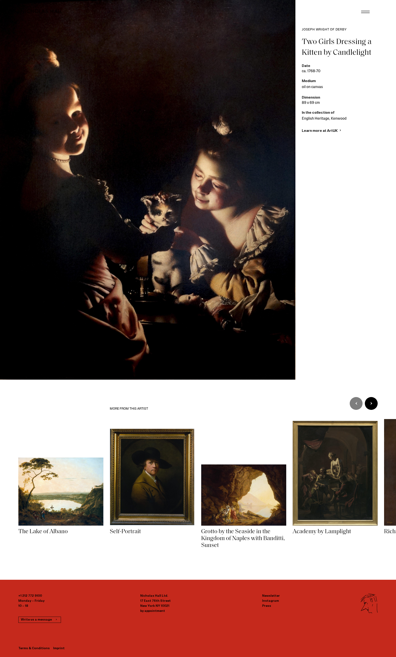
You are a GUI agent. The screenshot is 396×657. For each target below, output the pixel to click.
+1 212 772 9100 (30, 596)
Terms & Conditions (34, 648)
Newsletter (271, 596)
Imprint (59, 648)
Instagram (270, 601)
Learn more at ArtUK (320, 131)
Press (266, 606)
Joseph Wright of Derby (324, 29)
